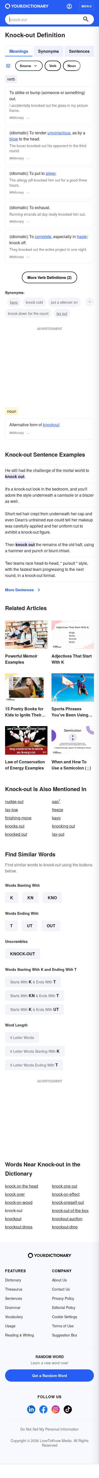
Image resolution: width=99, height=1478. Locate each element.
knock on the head (21, 1186)
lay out (62, 313)
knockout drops (18, 1227)
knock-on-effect (65, 1194)
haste (82, 236)
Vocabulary (14, 1316)
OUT (51, 926)
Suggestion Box (64, 1335)
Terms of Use (63, 1325)
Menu (86, 6)
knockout (51, 425)
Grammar (13, 1307)
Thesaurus (13, 1289)
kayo (14, 302)
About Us (59, 1279)
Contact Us (61, 1289)
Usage (10, 1325)
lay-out (58, 834)
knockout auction (67, 1219)
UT (29, 926)
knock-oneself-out (68, 1202)
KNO (52, 898)
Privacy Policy (63, 1298)
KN (30, 898)
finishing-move (18, 818)
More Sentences (19, 590)
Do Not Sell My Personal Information (49, 1429)
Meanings (18, 51)
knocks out (14, 826)
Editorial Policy (63, 1307)
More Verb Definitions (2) (49, 277)
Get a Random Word (49, 1375)
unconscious (58, 133)
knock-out (22, 954)
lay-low (11, 810)
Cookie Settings (64, 1316)
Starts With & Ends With (33, 982)
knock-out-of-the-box (70, 1210)
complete (43, 236)
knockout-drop (65, 1227)
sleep (51, 173)
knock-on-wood (18, 1202)
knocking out (63, 826)
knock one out (64, 1186)
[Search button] (85, 19)
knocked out (16, 834)
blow (13, 139)
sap (56, 801)
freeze (57, 810)
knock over (15, 1194)
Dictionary (13, 1279)
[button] (69, 6)
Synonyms (48, 51)
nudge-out (14, 801)
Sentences (79, 51)
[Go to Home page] (26, 6)
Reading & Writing (19, 1335)
